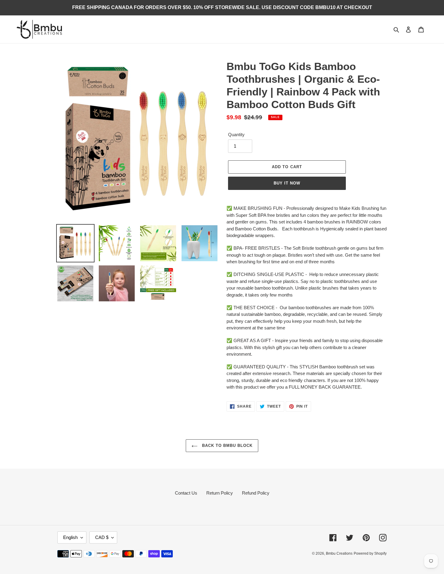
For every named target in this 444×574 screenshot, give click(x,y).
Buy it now (287, 183)
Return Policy (219, 492)
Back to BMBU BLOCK (227, 445)
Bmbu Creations (339, 553)
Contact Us (186, 492)
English (70, 537)
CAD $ (101, 537)
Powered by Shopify (370, 553)
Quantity (236, 134)
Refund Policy (255, 492)
